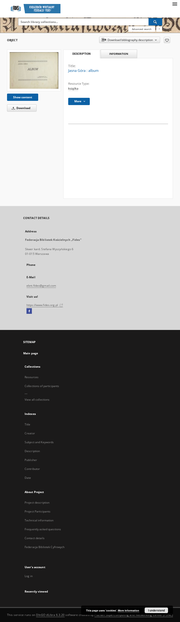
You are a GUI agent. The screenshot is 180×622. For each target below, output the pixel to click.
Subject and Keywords (39, 442)
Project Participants (37, 511)
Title (27, 424)
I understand (156, 610)
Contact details (35, 538)
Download (23, 108)
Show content (22, 97)
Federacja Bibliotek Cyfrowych (44, 547)
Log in (29, 576)
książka (73, 89)
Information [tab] (118, 53)
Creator (30, 433)
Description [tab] (81, 53)
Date (28, 478)
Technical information (39, 520)
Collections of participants (42, 386)
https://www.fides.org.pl (42, 305)
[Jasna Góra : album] (34, 70)
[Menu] (174, 3)
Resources (31, 377)
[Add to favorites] (167, 40)
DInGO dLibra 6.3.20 (50, 615)
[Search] (155, 22)
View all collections (37, 400)
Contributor (32, 469)
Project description (37, 503)
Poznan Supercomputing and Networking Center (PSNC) (133, 615)
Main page (30, 353)
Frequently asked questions (43, 529)
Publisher (31, 460)
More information (128, 610)
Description (32, 451)
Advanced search (141, 29)
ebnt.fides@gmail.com (41, 286)
